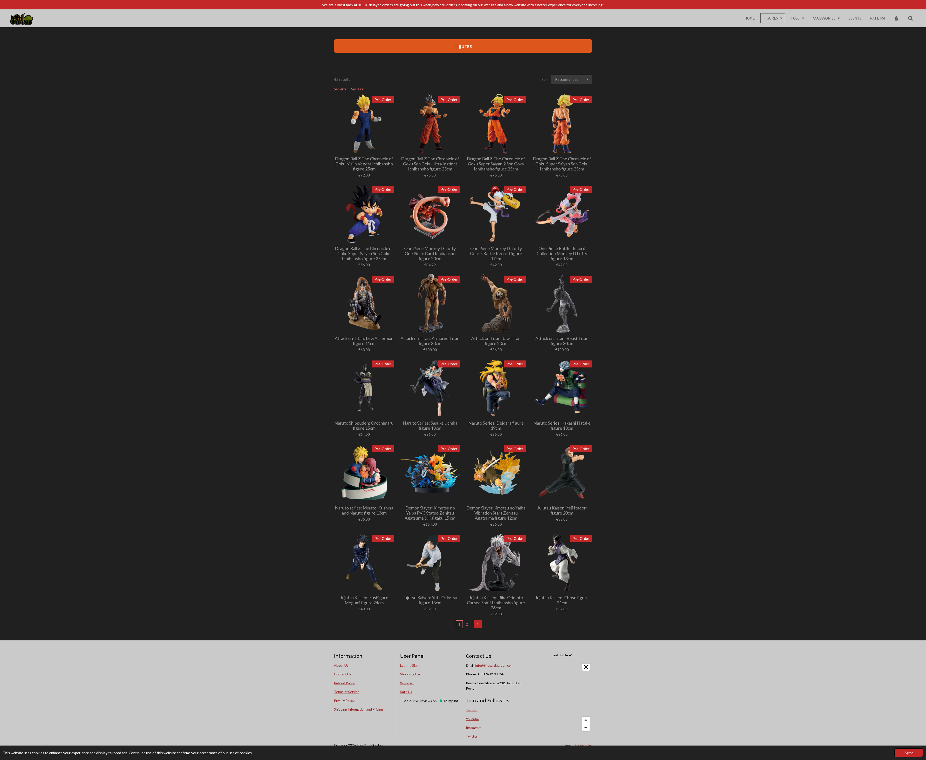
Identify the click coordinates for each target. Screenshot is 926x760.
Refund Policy (344, 683)
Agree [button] (909, 753)
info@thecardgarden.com (494, 665)
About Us (341, 665)
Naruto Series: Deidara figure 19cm (496, 426)
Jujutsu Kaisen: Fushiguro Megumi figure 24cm (364, 600)
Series (357, 89)
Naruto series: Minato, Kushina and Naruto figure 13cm (364, 510)
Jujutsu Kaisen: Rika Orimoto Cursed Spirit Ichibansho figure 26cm (496, 602)
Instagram (473, 728)
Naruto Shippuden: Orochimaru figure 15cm (364, 426)
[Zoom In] (586, 720)
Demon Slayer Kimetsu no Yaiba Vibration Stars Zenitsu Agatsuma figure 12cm (495, 513)
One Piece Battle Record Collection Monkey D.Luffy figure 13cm (562, 253)
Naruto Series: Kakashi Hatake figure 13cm (562, 426)
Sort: (546, 79)
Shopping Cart (411, 674)
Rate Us (406, 692)
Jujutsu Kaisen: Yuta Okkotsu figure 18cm (430, 600)
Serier (340, 89)
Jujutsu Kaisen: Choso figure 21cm (562, 600)
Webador (586, 745)
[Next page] (478, 624)
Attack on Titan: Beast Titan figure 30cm (561, 341)
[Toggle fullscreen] (586, 667)
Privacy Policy (344, 701)
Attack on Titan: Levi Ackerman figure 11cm (364, 341)
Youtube (472, 719)
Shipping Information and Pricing (358, 709)
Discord (471, 710)
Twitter (471, 736)
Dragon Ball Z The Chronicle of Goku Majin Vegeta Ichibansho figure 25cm (364, 163)
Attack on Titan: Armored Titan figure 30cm (430, 341)
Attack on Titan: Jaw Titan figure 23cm (496, 341)
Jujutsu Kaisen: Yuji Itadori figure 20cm (562, 510)
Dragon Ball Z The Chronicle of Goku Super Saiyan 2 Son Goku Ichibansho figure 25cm (496, 163)
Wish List (407, 683)
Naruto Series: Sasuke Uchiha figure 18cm (430, 426)
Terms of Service (346, 692)
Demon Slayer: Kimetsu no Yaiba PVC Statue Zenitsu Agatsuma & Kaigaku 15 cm (430, 513)
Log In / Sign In (411, 665)
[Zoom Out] (586, 727)
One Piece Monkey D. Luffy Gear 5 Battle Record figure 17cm (496, 253)
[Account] (896, 18)
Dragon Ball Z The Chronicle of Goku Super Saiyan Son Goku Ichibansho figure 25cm (562, 163)
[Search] (910, 18)
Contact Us (342, 674)
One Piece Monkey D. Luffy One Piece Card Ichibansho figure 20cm (430, 253)
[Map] (562, 697)
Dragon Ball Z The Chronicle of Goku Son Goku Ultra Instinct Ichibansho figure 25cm (430, 163)
